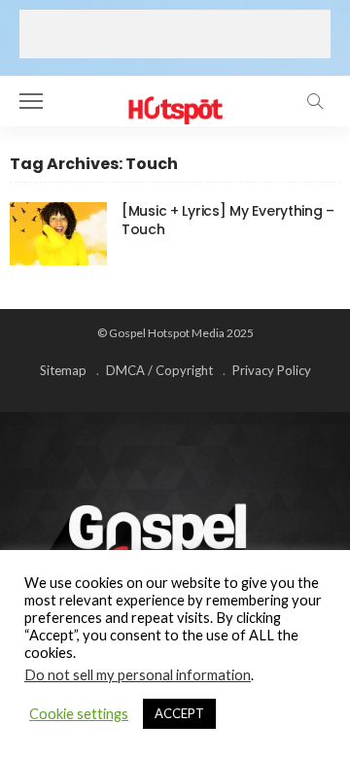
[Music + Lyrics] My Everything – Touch (228, 220)
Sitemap (63, 370)
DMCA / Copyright (159, 370)
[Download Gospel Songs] (174, 98)
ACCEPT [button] (179, 713)
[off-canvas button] (31, 101)
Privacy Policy (271, 370)
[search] (315, 101)
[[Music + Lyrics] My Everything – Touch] (58, 233)
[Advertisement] (175, 34)
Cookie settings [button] (78, 714)
